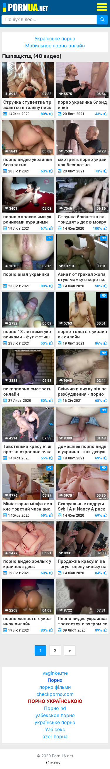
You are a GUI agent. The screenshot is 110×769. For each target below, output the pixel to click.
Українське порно (55, 38)
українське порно (55, 722)
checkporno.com (55, 694)
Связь (53, 762)
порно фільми (55, 687)
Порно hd (55, 708)
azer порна (55, 736)
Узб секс (55, 729)
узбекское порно (55, 715)
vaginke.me (55, 673)
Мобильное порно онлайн (55, 45)
